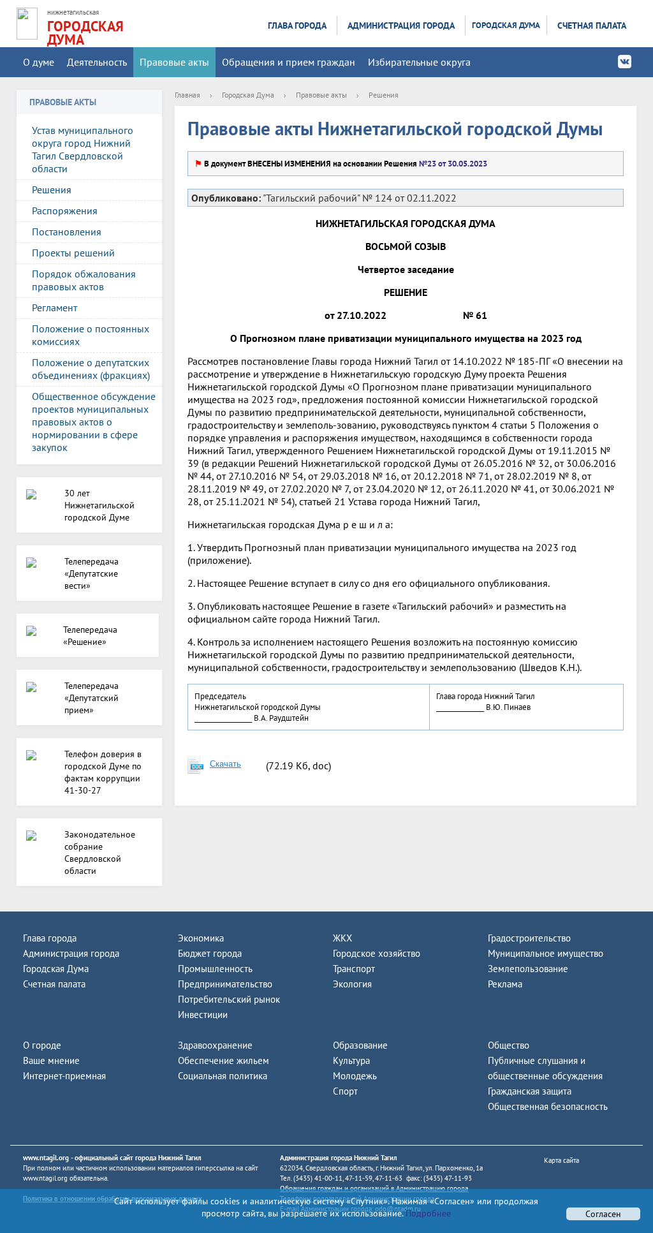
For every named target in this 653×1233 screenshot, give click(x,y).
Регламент (54, 307)
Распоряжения (65, 210)
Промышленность (215, 969)
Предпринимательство (225, 984)
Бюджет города (210, 953)
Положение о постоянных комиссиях (90, 335)
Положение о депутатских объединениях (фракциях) (91, 368)
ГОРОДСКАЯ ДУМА (85, 33)
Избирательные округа (419, 61)
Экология (352, 984)
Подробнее (427, 1213)
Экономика (201, 938)
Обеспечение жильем (223, 1060)
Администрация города (401, 25)
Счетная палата (591, 25)
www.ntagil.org (46, 1157)
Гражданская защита (529, 1091)
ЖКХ (342, 938)
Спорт (345, 1091)
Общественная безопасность (548, 1106)
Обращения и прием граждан (288, 61)
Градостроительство (529, 938)
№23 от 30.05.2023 (452, 163)
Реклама (505, 984)
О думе (38, 61)
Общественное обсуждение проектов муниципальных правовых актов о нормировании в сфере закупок (94, 422)
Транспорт (354, 969)
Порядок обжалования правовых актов (84, 280)
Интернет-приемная (64, 1076)
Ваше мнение (51, 1060)
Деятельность (97, 61)
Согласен (603, 1214)
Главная (187, 95)
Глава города (297, 25)
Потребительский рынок (229, 999)
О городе (42, 1045)
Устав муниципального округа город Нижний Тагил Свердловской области (82, 149)
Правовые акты (174, 61)
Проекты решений (73, 252)
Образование (360, 1045)
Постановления (66, 231)
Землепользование (528, 969)
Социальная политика (222, 1076)
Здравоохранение (215, 1045)
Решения (51, 189)
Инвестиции (203, 1014)
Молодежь (355, 1076)
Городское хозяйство (376, 953)
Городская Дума (506, 25)
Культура (351, 1060)
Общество (508, 1045)
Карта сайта (561, 1160)
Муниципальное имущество (545, 953)
